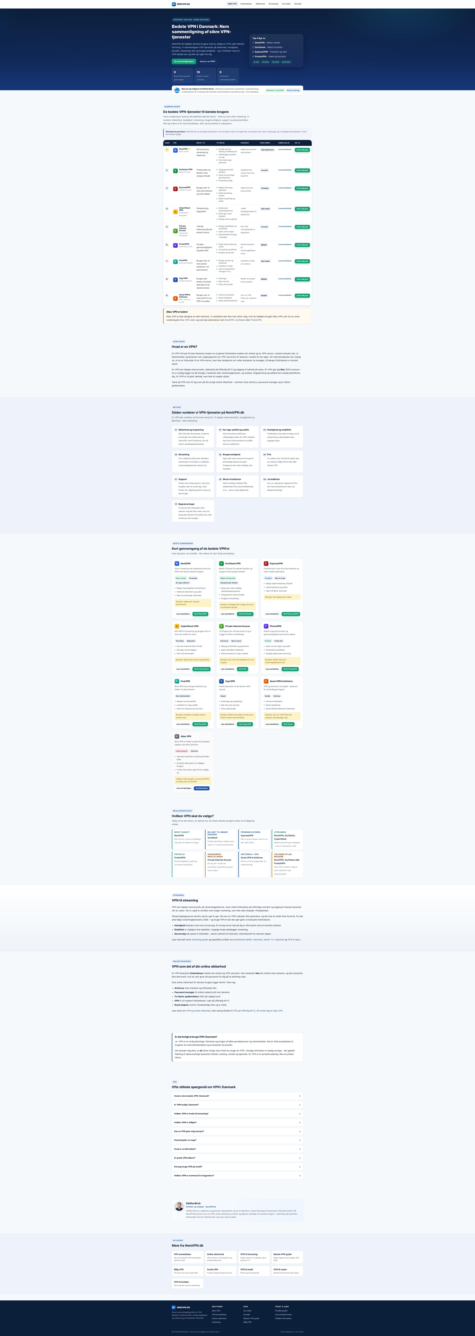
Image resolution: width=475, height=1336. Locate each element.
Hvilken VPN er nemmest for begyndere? (194, 1175)
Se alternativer (202, 788)
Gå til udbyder (302, 150)
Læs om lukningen (183, 788)
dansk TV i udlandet (274, 939)
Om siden (286, 4)
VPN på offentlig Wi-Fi (244, 1010)
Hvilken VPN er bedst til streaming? (191, 1113)
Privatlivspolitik (281, 1311)
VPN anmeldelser (187, 1257)
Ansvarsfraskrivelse (283, 1314)
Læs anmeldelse (284, 149)
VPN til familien (187, 1283)
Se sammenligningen (183, 61)
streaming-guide (200, 939)
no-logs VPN (276, 1010)
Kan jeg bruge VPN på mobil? (188, 1166)
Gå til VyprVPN (245, 724)
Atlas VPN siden (187, 320)
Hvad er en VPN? (207, 61)
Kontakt (297, 4)
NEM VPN (232, 4)
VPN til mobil (249, 1271)
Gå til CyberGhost (201, 669)
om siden (232, 1217)
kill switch (261, 1010)
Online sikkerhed (219, 1257)
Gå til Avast (288, 724)
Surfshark (240, 320)
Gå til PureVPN (200, 724)
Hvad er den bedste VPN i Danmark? (191, 1096)
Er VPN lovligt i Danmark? (186, 1104)
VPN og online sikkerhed (198, 1010)
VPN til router (286, 1271)
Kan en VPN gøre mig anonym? (189, 1131)
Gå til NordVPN (200, 614)
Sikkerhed (260, 4)
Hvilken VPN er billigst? (185, 1122)
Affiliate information (283, 1318)
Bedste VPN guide (286, 1257)
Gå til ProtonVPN (290, 669)
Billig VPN (186, 1271)
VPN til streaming (253, 1257)
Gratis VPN (219, 1271)
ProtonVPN (256, 320)
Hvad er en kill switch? (185, 1149)
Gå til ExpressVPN (290, 614)
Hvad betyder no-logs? (185, 1140)
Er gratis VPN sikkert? (184, 1158)
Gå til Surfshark (245, 614)
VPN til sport (294, 939)
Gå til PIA (242, 669)
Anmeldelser (246, 4)
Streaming (273, 4)
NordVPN (229, 320)
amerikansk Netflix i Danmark (248, 939)
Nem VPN (216, 1311)
